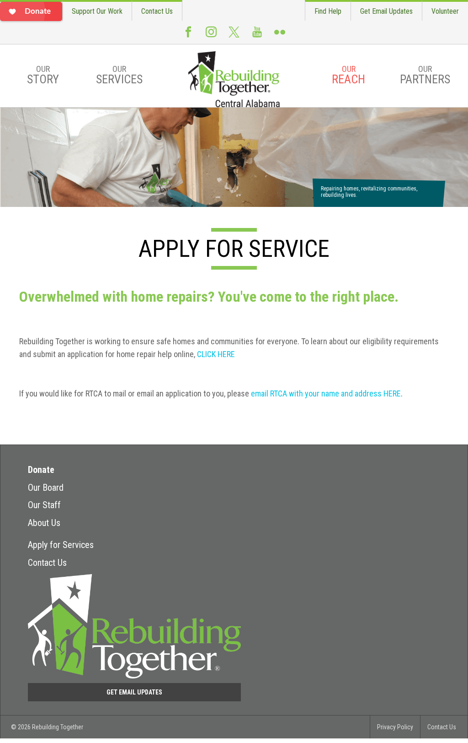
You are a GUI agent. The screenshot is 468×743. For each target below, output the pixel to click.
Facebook (188, 35)
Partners (425, 75)
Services (119, 75)
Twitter (234, 36)
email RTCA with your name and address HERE (326, 393)
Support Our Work (97, 11)
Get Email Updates (386, 11)
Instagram (211, 35)
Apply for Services (61, 544)
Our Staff (44, 504)
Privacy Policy (395, 727)
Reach (348, 75)
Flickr (279, 35)
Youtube (256, 35)
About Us (44, 522)
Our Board (46, 487)
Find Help (327, 11)
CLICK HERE (216, 354)
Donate (41, 469)
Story (43, 75)
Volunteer (445, 11)
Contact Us (157, 11)
